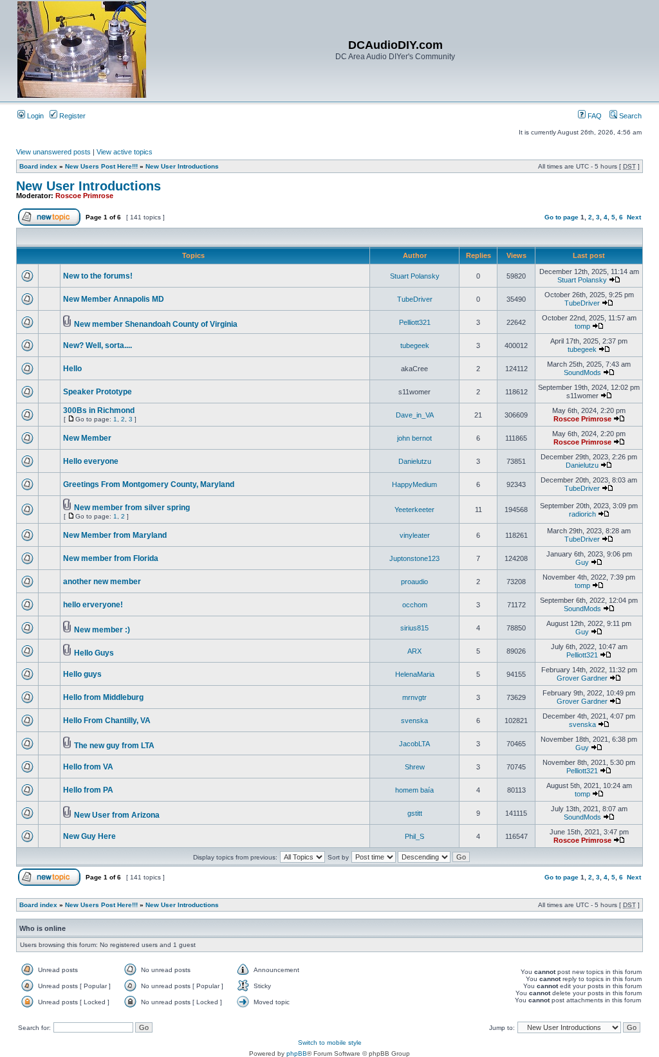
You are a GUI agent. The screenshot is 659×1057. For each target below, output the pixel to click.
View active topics (125, 152)
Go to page (561, 217)
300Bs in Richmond (99, 410)
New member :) (102, 629)
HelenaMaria (414, 674)
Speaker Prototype (97, 391)
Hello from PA (88, 790)
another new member (102, 581)
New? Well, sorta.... (97, 345)
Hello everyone (90, 461)
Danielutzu (414, 461)
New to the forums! (98, 275)
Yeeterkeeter (414, 509)
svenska (414, 720)
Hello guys (82, 674)
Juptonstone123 (414, 558)
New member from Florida (110, 558)
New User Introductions (182, 166)
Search (629, 116)
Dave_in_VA (415, 415)
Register (71, 116)
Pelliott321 (415, 322)
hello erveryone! (93, 604)
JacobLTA (414, 744)
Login (34, 116)
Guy (582, 562)
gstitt (414, 813)
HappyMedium (414, 484)
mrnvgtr (414, 697)
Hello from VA (88, 766)
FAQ (594, 116)
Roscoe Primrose (84, 195)
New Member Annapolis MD (113, 299)
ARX (414, 651)
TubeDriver (414, 299)
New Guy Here (89, 836)
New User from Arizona (117, 815)
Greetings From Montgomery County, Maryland (148, 484)
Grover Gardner (582, 678)
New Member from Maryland (115, 535)
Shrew (415, 767)
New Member (87, 438)
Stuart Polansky (415, 276)
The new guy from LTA (114, 745)
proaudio (414, 581)
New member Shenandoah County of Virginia (155, 324)
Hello (72, 368)
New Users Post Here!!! (101, 166)
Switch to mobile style (330, 1042)
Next (634, 217)
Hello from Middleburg (103, 697)
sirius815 (414, 628)
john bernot (414, 438)
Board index (38, 166)
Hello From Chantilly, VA (107, 720)
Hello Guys (94, 652)
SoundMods (582, 372)
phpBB (296, 1053)
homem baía (414, 790)
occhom (414, 605)
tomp (582, 326)
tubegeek (414, 345)
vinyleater (415, 535)
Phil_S (414, 836)
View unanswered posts (53, 152)
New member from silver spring (132, 507)
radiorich (582, 514)
